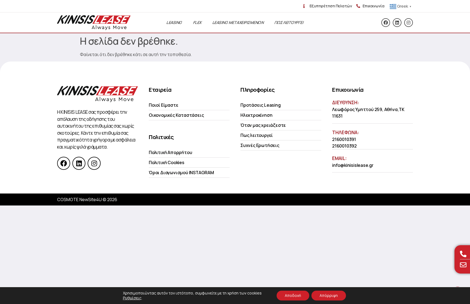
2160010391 (344, 139)
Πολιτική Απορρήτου (170, 152)
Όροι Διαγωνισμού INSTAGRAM (181, 173)
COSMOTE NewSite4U (79, 199)
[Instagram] (408, 22)
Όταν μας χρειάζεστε (263, 125)
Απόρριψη (329, 295)
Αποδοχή (293, 295)
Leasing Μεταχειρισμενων (238, 22)
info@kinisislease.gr (352, 165)
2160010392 (344, 146)
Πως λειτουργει (289, 22)
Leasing (174, 22)
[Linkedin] (397, 22)
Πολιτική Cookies (166, 162)
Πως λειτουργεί (256, 135)
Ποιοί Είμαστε (163, 105)
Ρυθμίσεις (132, 298)
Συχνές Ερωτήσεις (259, 145)
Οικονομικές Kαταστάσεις (176, 115)
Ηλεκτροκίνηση (256, 115)
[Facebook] (385, 22)
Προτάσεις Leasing (260, 105)
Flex (197, 22)
